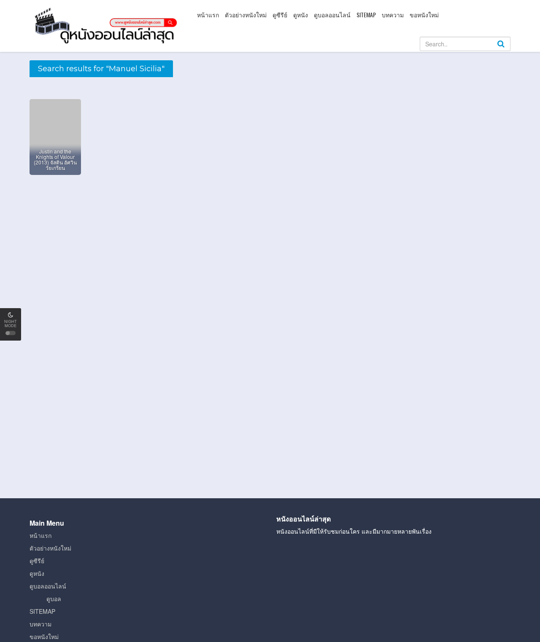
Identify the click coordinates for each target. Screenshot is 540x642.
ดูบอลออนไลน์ (332, 14)
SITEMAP (366, 14)
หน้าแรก (208, 14)
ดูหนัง (300, 14)
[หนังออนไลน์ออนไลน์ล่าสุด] (108, 25)
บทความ (393, 14)
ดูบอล (53, 598)
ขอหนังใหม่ (424, 14)
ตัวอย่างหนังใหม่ (246, 14)
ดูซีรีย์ (280, 14)
